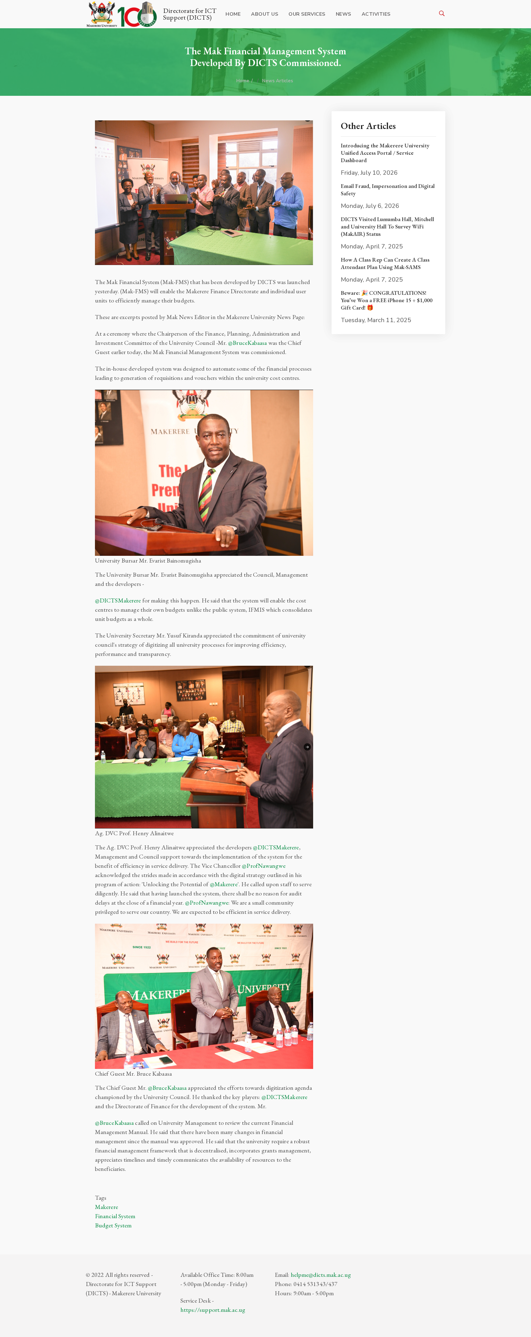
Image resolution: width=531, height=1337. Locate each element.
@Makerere (224, 884)
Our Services (307, 14)
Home (233, 14)
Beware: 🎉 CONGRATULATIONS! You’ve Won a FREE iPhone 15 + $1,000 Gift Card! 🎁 (386, 300)
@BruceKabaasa (247, 343)
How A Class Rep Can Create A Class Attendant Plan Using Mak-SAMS (385, 263)
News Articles (277, 81)
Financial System (115, 1216)
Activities (376, 14)
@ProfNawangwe (263, 866)
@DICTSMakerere (118, 600)
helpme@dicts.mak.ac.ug (321, 1275)
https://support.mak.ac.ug (213, 1310)
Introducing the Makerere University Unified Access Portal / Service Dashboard (385, 153)
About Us (264, 14)
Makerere (106, 1207)
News (343, 14)
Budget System (113, 1225)
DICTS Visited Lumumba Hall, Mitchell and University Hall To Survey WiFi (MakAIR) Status (387, 226)
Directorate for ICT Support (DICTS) (190, 14)
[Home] (123, 14)
